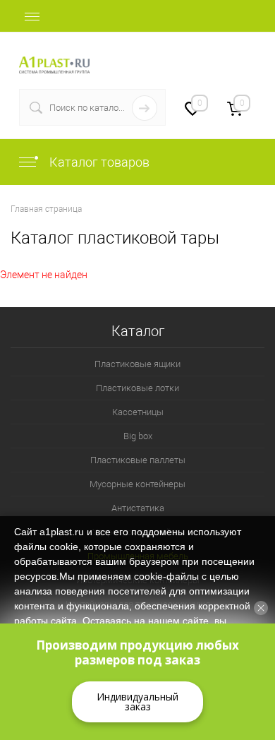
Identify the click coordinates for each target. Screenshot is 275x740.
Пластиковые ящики (137, 364)
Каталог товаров (98, 162)
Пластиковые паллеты (137, 460)
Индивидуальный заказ (137, 701)
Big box (137, 436)
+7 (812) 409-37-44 (212, 57)
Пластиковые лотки (137, 388)
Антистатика (137, 508)
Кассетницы (138, 412)
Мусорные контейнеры (137, 484)
